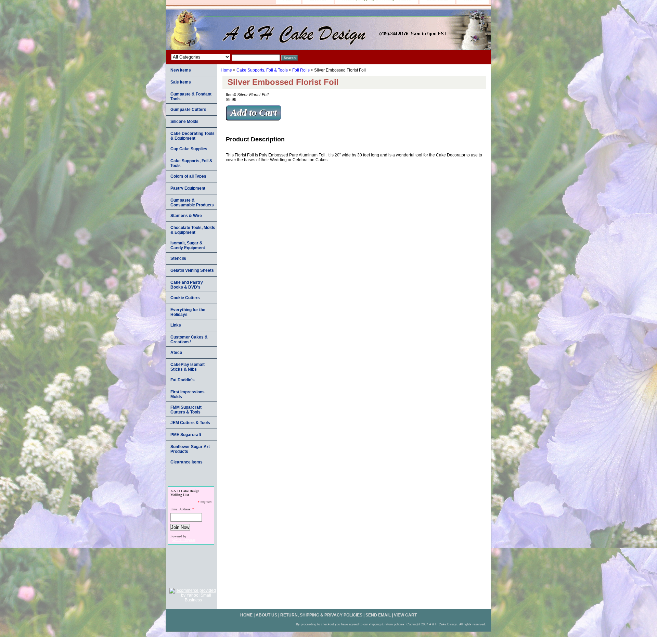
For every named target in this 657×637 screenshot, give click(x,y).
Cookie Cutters (185, 297)
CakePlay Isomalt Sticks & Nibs (187, 367)
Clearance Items (186, 462)
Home (226, 70)
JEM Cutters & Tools (190, 422)
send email (378, 615)
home (246, 615)
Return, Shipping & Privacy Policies (321, 615)
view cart (405, 615)
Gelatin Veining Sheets (192, 270)
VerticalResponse (183, 540)
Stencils (178, 258)
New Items (180, 70)
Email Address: (180, 509)
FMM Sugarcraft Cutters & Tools (186, 410)
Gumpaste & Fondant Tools (190, 96)
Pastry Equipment (187, 188)
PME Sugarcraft (185, 434)
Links (175, 325)
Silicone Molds (184, 121)
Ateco (176, 352)
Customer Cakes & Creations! (189, 339)
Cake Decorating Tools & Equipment (192, 136)
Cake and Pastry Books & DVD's (186, 285)
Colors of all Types (188, 176)
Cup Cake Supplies (188, 148)
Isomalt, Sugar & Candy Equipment (187, 245)
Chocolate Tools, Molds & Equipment (192, 230)
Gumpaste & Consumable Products (192, 202)
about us (266, 615)
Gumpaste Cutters (188, 109)
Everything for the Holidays (187, 312)
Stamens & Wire (186, 215)
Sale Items (180, 82)
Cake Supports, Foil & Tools (262, 70)
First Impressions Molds (187, 394)
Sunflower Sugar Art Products (190, 449)
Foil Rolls (301, 70)
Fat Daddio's (182, 380)
